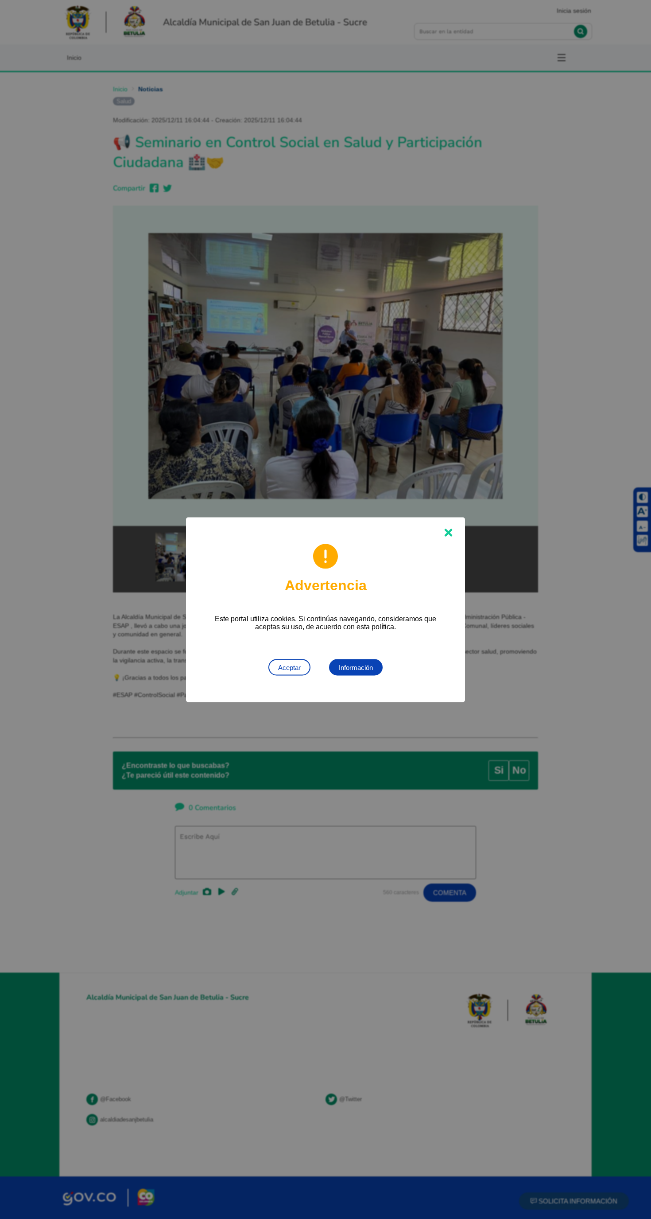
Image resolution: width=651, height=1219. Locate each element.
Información (356, 667)
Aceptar (289, 667)
